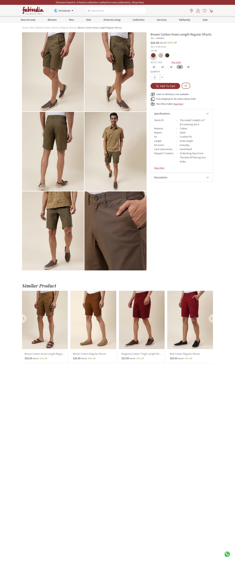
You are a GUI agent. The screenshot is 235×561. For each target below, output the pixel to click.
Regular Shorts (68, 27)
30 (154, 66)
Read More (178, 103)
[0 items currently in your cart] (210, 10)
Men (32, 27)
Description (160, 177)
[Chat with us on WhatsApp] (227, 554)
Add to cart (167, 86)
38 (188, 66)
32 (162, 66)
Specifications (162, 113)
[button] (153, 55)
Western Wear (43, 27)
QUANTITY (155, 71)
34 (171, 66)
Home (25, 27)
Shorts (55, 27)
